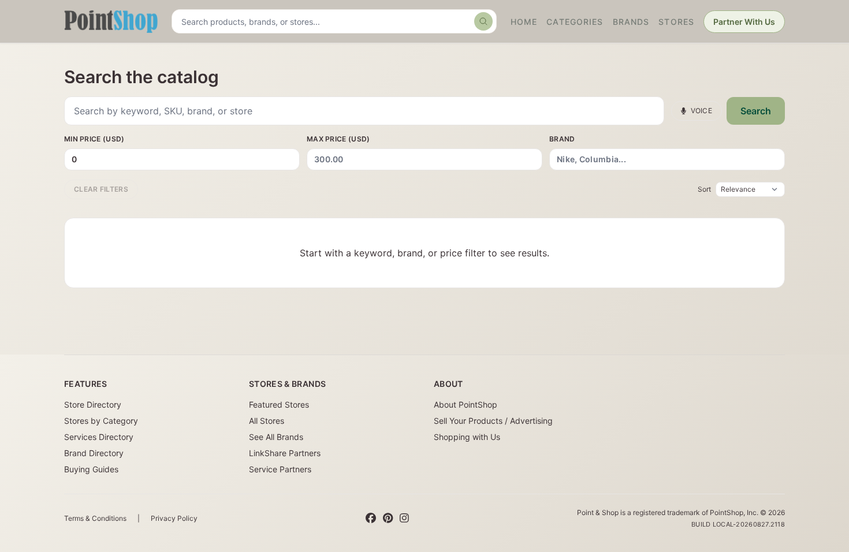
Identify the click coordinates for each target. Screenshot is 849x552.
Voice (702, 110)
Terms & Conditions (95, 518)
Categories (574, 22)
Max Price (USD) (338, 139)
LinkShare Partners (285, 453)
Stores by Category (101, 421)
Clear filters (101, 189)
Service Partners (280, 469)
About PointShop (465, 404)
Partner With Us (744, 22)
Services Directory (98, 437)
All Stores (266, 421)
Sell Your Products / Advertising (493, 421)
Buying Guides (91, 469)
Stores (676, 22)
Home (524, 22)
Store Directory (92, 404)
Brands (631, 22)
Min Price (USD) (94, 139)
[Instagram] (404, 518)
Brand (562, 139)
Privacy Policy (174, 518)
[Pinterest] (388, 518)
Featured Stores (279, 404)
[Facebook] (371, 518)
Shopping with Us (467, 437)
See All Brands (276, 437)
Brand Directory (94, 453)
